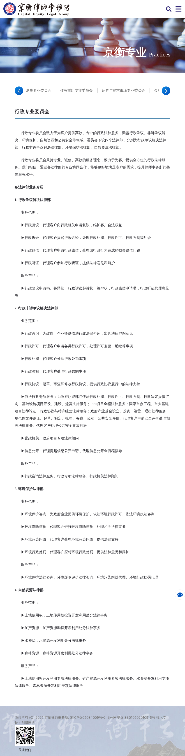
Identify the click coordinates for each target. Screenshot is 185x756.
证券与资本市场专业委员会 (123, 90)
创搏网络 (28, 723)
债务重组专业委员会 (76, 90)
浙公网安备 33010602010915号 (130, 717)
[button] (19, 90)
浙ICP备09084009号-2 (88, 717)
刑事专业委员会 (38, 90)
